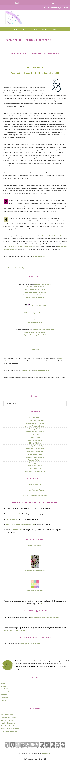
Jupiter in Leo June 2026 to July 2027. (16, 630)
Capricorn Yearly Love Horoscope (35, 292)
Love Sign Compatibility (35, 446)
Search (3, 700)
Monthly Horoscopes (8, 723)
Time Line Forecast (13, 514)
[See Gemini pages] (17, 748)
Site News (4, 697)
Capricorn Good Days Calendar (35, 297)
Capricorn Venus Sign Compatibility (35, 335)
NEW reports (17, 530)
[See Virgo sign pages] (32, 748)
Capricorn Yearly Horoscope (35, 286)
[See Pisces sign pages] (63, 748)
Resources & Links (35, 468)
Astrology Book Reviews (35, 465)
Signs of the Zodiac (35, 440)
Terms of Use (5, 692)
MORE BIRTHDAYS (35, 546)
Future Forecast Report (38, 305)
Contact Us (5, 689)
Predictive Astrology (35, 454)
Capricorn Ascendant (35, 322)
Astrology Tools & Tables (35, 457)
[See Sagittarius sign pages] (47, 748)
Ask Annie (35, 434)
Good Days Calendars (8, 726)
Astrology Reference (35, 460)
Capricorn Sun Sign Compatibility (43, 329)
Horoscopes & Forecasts (35, 423)
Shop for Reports (7, 714)
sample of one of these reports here (20, 246)
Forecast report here (38, 256)
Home (3, 683)
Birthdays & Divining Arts (35, 448)
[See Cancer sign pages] (22, 748)
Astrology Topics (35, 463)
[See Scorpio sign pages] (42, 748)
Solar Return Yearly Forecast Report (52, 236)
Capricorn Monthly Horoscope (35, 289)
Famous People (35, 437)
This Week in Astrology (9, 731)
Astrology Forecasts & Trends (35, 426)
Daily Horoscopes (7, 720)
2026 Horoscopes (35, 485)
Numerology (35, 349)
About (3, 686)
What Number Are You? (35, 590)
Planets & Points (35, 443)
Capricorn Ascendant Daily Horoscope (35, 295)
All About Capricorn (35, 320)
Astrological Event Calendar (30, 644)
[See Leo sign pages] (27, 748)
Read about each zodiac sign (35, 570)
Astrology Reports (35, 417)
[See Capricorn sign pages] (52, 748)
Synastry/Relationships (35, 451)
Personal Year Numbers (41, 370)
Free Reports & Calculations (35, 471)
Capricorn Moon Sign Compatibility (35, 332)
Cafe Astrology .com (13, 17)
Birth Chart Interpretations (35, 420)
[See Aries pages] (7, 748)
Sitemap (4, 694)
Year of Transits (11, 519)
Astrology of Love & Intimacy (35, 431)
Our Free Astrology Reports (35, 490)
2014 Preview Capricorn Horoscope (35, 313)
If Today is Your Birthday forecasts (35, 495)
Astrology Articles (35, 429)
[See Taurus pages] (12, 748)
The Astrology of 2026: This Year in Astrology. (45, 617)
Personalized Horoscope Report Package (20, 524)
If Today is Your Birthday (16, 268)
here (41, 604)
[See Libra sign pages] (37, 748)
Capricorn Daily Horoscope (42, 284)
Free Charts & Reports (8, 717)
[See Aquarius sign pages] (57, 748)
